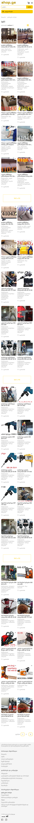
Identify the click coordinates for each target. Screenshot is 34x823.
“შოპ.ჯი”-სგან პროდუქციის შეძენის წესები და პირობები (14, 805)
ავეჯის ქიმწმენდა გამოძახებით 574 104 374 (8, 176)
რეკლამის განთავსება (8, 802)
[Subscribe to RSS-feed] (6, 820)
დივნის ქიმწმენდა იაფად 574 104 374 (7, 223)
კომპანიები (4, 783)
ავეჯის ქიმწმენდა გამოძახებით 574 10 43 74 (24, 144)
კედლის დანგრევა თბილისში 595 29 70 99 (24, 289)
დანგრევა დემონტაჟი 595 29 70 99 (8, 404)
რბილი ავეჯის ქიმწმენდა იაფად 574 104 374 (25, 257)
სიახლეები (4, 766)
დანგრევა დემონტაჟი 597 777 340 (24, 404)
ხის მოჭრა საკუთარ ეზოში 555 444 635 (23, 715)
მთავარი (3, 17)
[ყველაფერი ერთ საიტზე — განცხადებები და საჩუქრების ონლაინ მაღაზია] (8, 4)
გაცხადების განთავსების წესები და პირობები (15, 776)
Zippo (3, 800)
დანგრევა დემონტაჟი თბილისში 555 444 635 (24, 358)
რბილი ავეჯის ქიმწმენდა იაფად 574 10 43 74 (9, 257)
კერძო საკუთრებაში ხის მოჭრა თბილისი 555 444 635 (8, 683)
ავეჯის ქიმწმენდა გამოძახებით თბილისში (24, 175)
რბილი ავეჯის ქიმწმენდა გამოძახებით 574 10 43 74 (25, 114)
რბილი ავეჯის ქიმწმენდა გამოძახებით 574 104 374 (9, 114)
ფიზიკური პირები (12, 17)
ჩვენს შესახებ (5, 761)
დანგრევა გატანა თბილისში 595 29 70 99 (8, 470)
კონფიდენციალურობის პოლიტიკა (11, 778)
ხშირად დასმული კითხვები (9, 797)
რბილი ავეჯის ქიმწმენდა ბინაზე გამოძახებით (9, 143)
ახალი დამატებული (7, 759)
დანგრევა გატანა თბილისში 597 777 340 (24, 470)
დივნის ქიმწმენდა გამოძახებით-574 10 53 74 (8, 79)
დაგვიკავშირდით (6, 764)
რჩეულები (4, 773)
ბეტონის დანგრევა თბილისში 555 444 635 (8, 536)
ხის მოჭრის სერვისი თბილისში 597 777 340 (24, 616)
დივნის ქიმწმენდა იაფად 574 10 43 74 (23, 223)
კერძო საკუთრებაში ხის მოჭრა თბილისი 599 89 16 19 (24, 683)
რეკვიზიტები (5, 795)
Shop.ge (13, 814)
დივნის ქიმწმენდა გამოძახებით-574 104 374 (24, 79)
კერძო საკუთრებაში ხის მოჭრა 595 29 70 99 (24, 649)
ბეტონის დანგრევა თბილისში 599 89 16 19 (24, 536)
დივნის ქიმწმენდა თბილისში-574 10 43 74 (24, 46)
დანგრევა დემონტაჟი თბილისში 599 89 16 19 (8, 358)
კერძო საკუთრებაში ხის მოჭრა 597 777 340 (8, 649)
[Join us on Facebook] (2, 820)
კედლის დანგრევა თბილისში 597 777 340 (8, 289)
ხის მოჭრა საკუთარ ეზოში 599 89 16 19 (7, 715)
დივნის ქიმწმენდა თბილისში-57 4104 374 (8, 46)
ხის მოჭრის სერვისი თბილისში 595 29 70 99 (8, 616)
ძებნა (3, 756)
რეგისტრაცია (5, 780)
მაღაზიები (4, 785)
